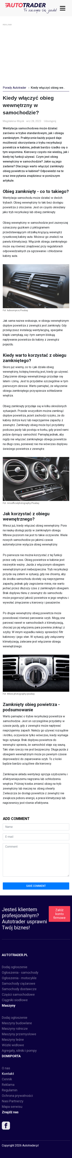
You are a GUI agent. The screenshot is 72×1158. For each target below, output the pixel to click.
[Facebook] (6, 1126)
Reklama (8, 1085)
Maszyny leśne (13, 1039)
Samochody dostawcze (19, 989)
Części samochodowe (18, 994)
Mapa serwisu (12, 1107)
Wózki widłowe (13, 1045)
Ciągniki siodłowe (15, 1000)
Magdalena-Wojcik (13, 121)
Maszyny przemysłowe (19, 1034)
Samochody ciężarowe (18, 983)
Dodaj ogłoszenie (14, 967)
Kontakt (8, 1074)
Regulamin (9, 1090)
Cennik (7, 1079)
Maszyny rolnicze (15, 1028)
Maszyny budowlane (17, 1023)
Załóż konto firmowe (59, 913)
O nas (6, 1068)
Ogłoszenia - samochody (20, 972)
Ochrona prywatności (17, 1096)
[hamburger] (63, 8)
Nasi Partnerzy (12, 1101)
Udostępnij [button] (50, 121)
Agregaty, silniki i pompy (19, 1050)
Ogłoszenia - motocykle (19, 978)
